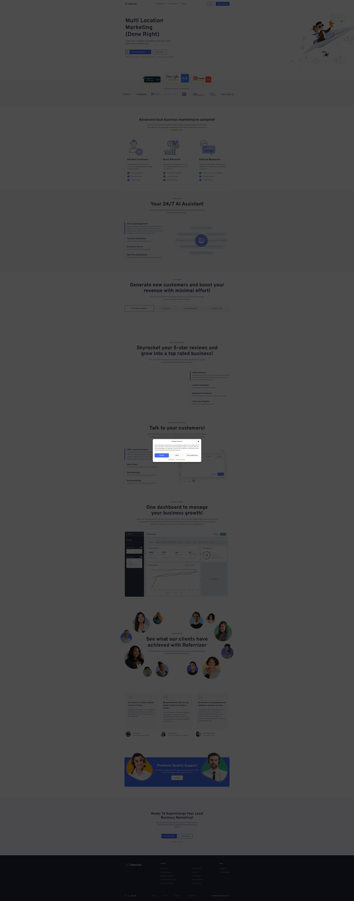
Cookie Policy (171, 459)
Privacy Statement (180, 459)
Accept (161, 455)
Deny (177, 455)
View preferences (192, 455)
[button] (198, 441)
